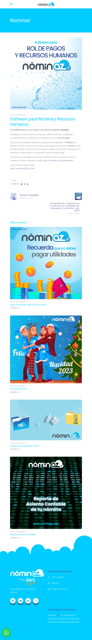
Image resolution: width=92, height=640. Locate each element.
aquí (58, 615)
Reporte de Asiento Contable (23, 534)
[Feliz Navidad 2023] (46, 382)
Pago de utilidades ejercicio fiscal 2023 (28, 305)
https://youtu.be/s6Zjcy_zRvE (22, 168)
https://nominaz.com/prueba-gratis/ (59, 160)
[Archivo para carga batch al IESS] (46, 440)
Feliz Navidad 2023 (19, 389)
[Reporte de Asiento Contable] (46, 528)
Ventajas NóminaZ (18, 115)
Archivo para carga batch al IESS (24, 446)
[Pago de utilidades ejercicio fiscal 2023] (46, 298)
